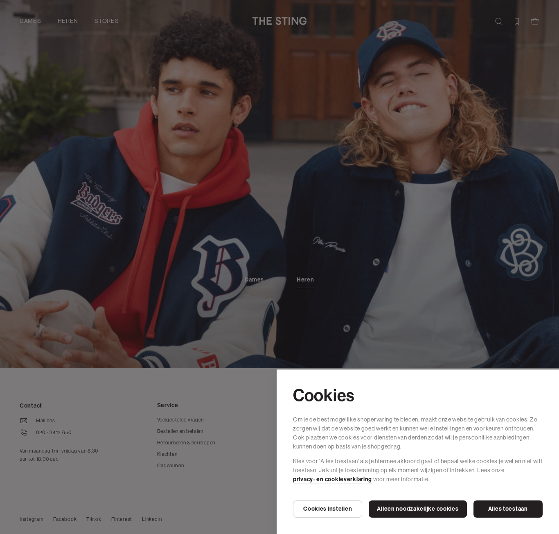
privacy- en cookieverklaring (332, 479)
